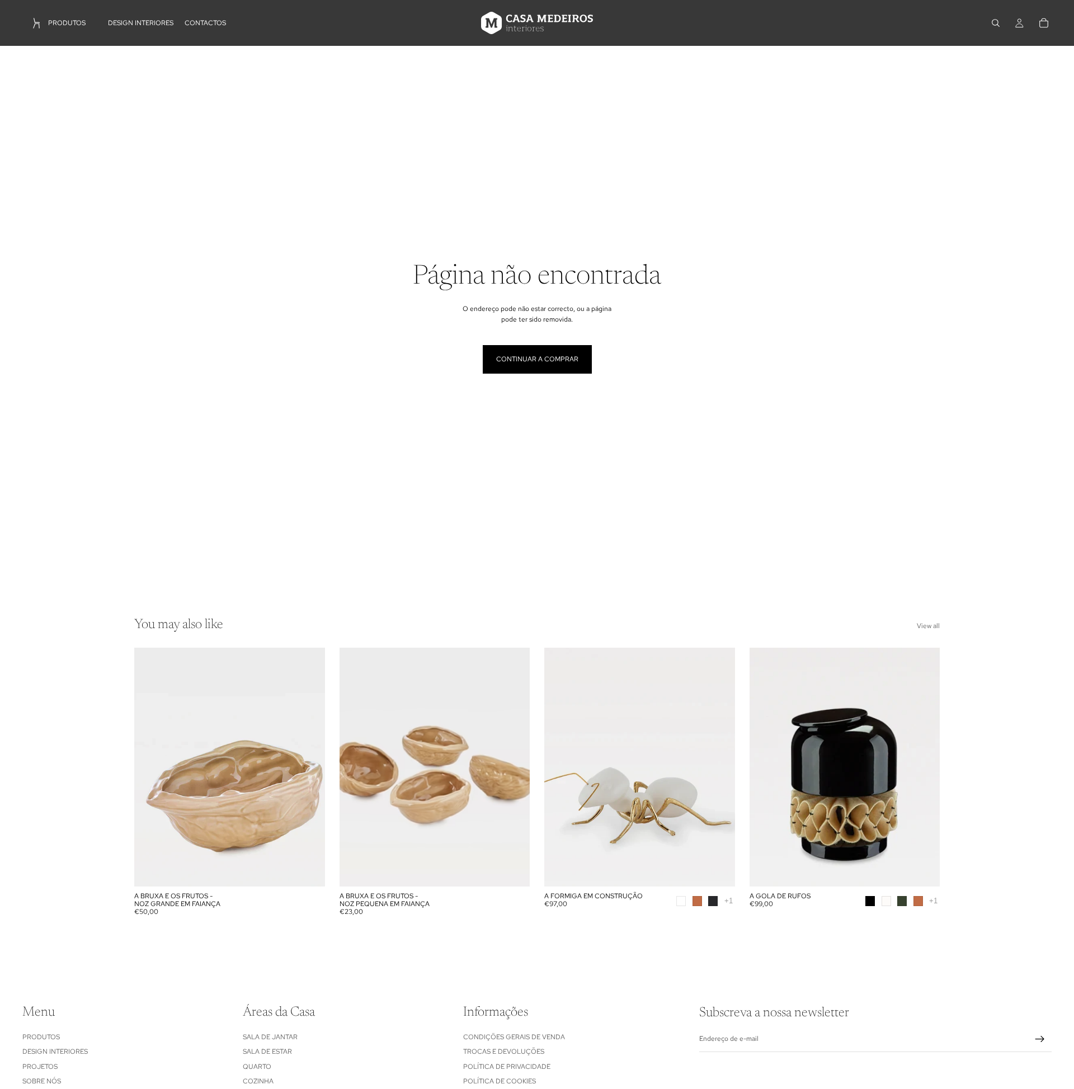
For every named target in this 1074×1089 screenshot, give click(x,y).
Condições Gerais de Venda (514, 1036)
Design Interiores (55, 1051)
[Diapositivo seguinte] (308, 767)
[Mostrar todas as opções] (728, 900)
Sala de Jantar (270, 1036)
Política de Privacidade (506, 1066)
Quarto (257, 1066)
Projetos (40, 1066)
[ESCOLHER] (718, 869)
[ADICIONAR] (308, 869)
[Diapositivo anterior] (151, 767)
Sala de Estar (267, 1051)
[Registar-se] (1040, 1039)
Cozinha (258, 1081)
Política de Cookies (499, 1081)
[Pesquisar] (995, 23)
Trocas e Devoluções (503, 1051)
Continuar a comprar (537, 359)
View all (928, 625)
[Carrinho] (1043, 23)
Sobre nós (41, 1081)
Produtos (41, 1036)
